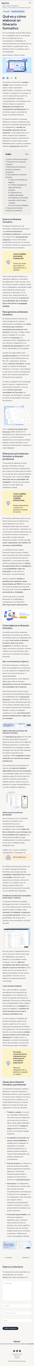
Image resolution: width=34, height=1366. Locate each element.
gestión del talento (10, 355)
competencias (14, 146)
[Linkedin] (7, 78)
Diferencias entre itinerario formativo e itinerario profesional (16, 169)
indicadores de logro (13, 737)
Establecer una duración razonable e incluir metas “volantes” (18, 200)
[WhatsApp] (12, 78)
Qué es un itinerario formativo (17, 159)
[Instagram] (20, 1351)
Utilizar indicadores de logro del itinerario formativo (17, 187)
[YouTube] (14, 1351)
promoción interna (23, 1179)
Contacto (17, 1358)
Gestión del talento (18, 11)
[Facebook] (3, 78)
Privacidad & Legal (17, 1354)
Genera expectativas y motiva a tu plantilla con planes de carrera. (20, 503)
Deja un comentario (8, 55)
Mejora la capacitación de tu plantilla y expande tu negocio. (20, 1063)
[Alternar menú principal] (30, 3)
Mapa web (17, 1356)
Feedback (22, 1006)
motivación (16, 338)
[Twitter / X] (16, 78)
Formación (6, 11)
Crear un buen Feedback (18, 205)
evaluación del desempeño (12, 346)
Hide (26, 154)
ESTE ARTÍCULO (19, 857)
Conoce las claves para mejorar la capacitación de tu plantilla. (20, 262)
